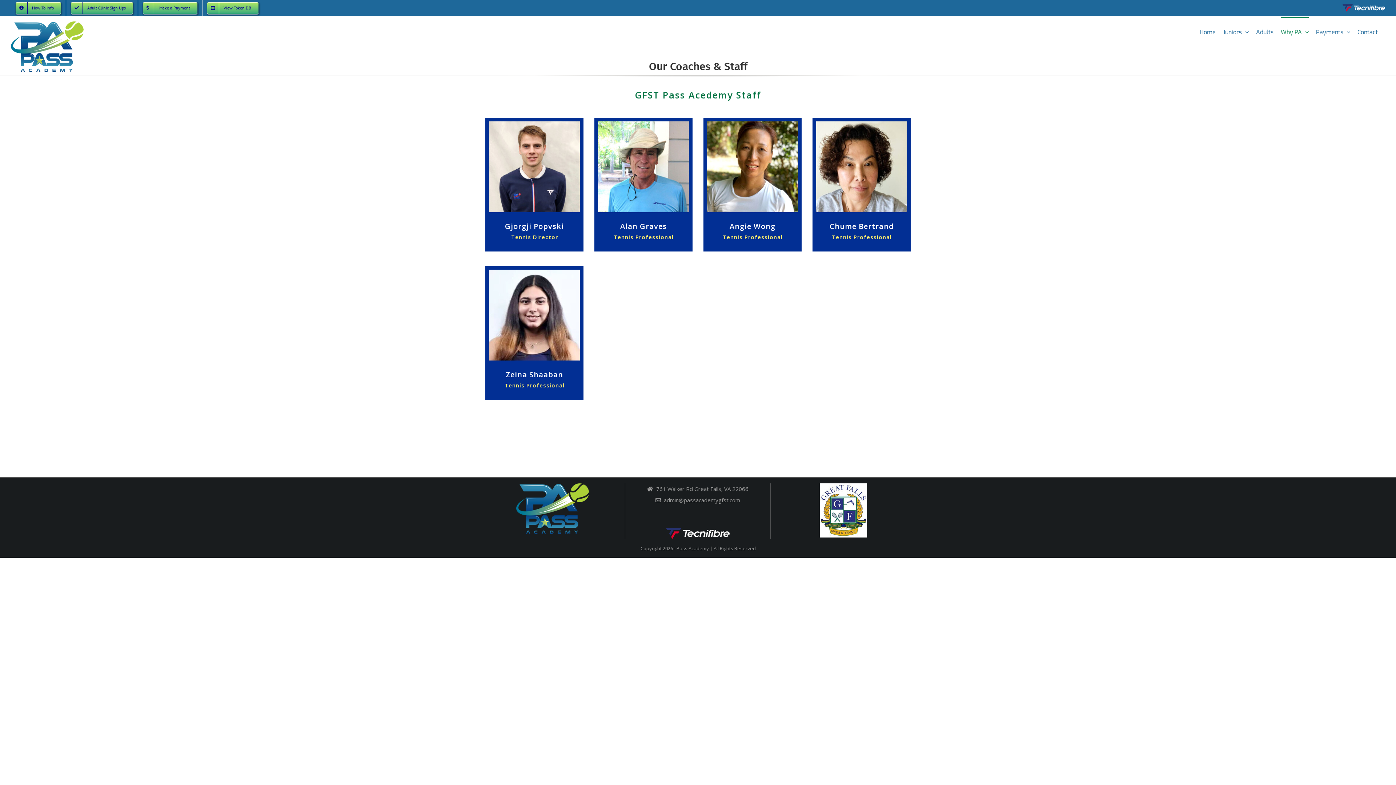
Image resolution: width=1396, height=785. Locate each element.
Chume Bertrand (862, 226)
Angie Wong (752, 226)
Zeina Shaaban (534, 374)
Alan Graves (643, 226)
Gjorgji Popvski (534, 226)
